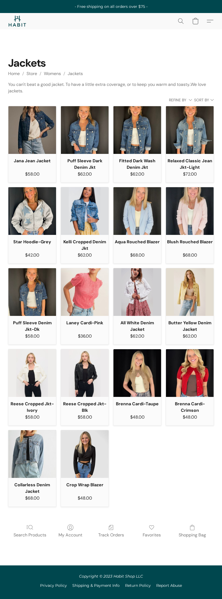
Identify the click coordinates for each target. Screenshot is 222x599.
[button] (17, 21)
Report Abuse (169, 585)
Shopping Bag (192, 535)
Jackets (75, 73)
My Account (70, 535)
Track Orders (111, 535)
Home (14, 73)
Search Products (30, 535)
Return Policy (138, 585)
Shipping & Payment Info (96, 585)
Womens (52, 73)
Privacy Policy (53, 585)
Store (32, 73)
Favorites (152, 535)
